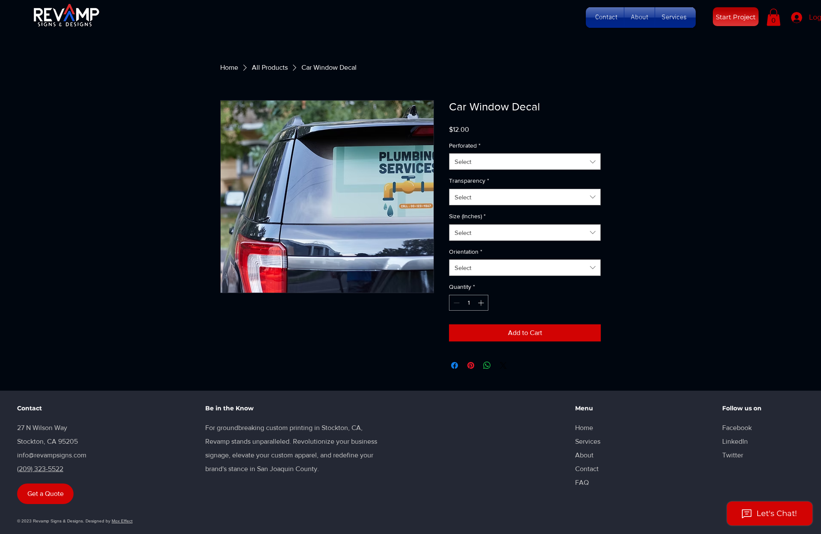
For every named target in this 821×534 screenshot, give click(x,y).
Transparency (469, 180)
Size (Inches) (467, 216)
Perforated (465, 145)
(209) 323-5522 (40, 468)
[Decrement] (455, 302)
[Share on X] (503, 365)
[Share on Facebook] (454, 365)
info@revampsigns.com (51, 455)
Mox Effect (122, 521)
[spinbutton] (468, 302)
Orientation (465, 251)
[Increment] (481, 302)
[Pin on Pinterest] (471, 365)
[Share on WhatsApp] (487, 365)
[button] (606, 17)
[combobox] (525, 161)
